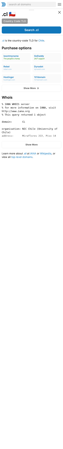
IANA (33, 153)
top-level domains (22, 157)
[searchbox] (31, 4)
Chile (41, 40)
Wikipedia (45, 153)
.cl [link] (5, 14)
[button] (31, 30)
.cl (3, 40)
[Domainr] (3, 4)
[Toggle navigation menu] (59, 4)
